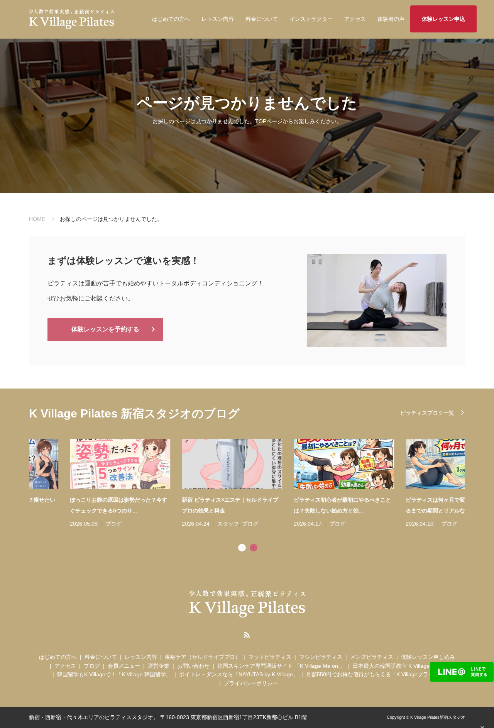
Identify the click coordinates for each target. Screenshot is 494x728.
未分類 (408, 524)
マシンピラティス (320, 657)
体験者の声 (390, 19)
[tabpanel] (253, 484)
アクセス (355, 19)
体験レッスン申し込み (428, 657)
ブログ (72, 524)
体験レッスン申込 (443, 19)
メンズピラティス (371, 657)
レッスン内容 (217, 19)
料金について (261, 19)
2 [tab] (253, 548)
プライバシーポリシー (251, 683)
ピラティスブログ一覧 (427, 413)
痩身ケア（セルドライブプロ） (202, 657)
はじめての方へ (171, 19)
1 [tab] (242, 548)
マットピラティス (269, 657)
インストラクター (311, 19)
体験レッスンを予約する (105, 329)
